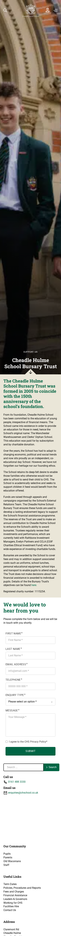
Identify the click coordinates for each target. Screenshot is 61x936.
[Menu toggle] (55, 10)
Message (12, 710)
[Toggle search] (5, 10)
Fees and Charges (13, 891)
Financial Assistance (15, 895)
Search (53, 767)
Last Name (13, 648)
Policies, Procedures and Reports (22, 887)
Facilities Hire (11, 906)
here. (34, 585)
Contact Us (9, 910)
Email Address (16, 664)
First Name (13, 633)
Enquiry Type (15, 695)
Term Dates (10, 884)
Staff (6, 864)
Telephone (13, 679)
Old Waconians (12, 861)
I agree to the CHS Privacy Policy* (28, 741)
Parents (7, 857)
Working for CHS (12, 902)
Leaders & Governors (15, 899)
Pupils (7, 853)
